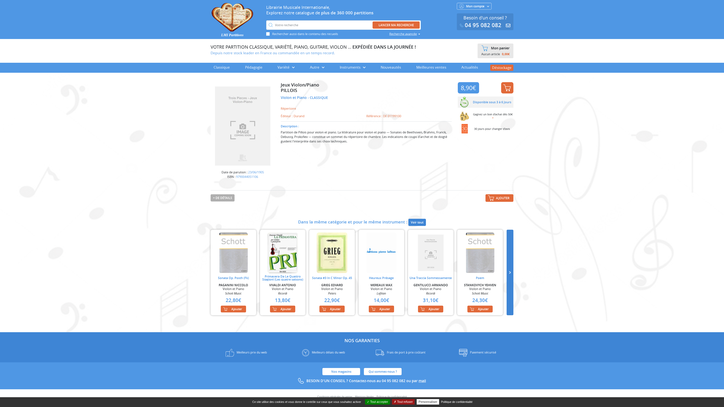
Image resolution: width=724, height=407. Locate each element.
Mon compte (475, 6)
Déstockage (502, 67)
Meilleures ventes (431, 67)
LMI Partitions (232, 35)
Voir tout (417, 222)
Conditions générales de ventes (334, 396)
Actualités (469, 67)
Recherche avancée (403, 34)
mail (422, 380)
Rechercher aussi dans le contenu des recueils (305, 34)
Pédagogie (253, 67)
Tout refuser (404, 401)
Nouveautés (391, 67)
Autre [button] (315, 67)
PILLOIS (289, 90)
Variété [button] (284, 67)
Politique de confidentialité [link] (456, 401)
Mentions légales (364, 396)
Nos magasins (341, 372)
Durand (299, 116)
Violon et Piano (294, 97)
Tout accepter (378, 401)
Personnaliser (428, 401)
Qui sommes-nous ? (383, 372)
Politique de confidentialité (392, 396)
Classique (222, 67)
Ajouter (507, 87)
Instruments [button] (350, 67)
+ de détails (222, 198)
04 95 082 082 (483, 25)
